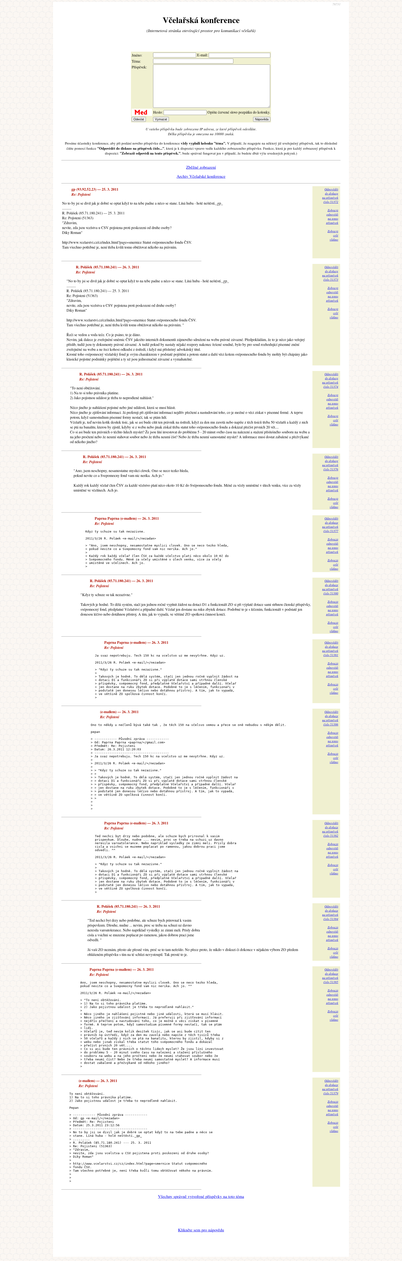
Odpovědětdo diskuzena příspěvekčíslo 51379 (330, 1087)
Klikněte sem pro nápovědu (201, 1230)
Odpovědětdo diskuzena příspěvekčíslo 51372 (330, 195)
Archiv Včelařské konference (201, 176)
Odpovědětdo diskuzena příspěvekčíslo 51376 (330, 463)
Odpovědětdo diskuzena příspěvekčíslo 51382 (330, 829)
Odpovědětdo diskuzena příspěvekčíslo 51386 (330, 718)
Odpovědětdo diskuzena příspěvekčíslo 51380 (330, 587)
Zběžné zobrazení (201, 167)
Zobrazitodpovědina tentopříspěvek (332, 216)
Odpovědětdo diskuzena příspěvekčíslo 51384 (330, 912)
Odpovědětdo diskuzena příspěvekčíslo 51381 (330, 648)
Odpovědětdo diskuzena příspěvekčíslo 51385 (330, 975)
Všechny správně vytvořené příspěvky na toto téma (201, 1196)
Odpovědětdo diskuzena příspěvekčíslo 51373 (330, 273)
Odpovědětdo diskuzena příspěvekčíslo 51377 (330, 524)
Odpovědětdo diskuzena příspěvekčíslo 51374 (330, 380)
